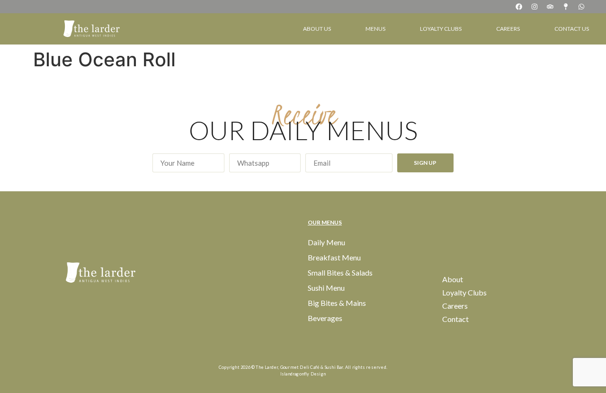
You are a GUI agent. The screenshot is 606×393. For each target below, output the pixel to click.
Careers (508, 28)
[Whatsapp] (581, 6)
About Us (317, 28)
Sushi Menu (326, 287)
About (452, 279)
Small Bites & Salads (340, 272)
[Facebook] (519, 6)
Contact (455, 318)
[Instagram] (534, 6)
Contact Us (571, 28)
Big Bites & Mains (337, 302)
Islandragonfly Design (303, 373)
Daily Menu (326, 242)
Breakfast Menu (334, 257)
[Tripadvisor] (550, 6)
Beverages (325, 317)
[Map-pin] (565, 6)
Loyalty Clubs (441, 28)
